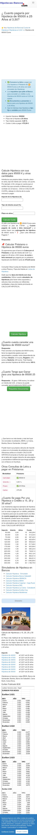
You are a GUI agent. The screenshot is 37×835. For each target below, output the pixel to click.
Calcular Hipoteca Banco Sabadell (18, 576)
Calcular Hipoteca (18, 334)
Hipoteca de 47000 (8, 657)
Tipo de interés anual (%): (11, 205)
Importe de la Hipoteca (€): (12, 197)
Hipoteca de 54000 (8, 669)
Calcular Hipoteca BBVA (15, 581)
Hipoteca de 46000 (8, 655)
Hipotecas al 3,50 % (16, 30)
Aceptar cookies (22, 831)
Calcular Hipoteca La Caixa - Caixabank (20, 587)
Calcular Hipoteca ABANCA (16, 578)
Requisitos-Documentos (18, 388)
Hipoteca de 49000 (8, 660)
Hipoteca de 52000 (8, 664)
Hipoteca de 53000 (8, 667)
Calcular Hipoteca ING (14, 585)
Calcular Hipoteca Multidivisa (16, 592)
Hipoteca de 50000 (8, 662)
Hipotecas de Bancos (15, 27)
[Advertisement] (18, 56)
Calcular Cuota (9, 219)
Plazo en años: (7, 213)
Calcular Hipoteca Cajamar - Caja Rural (20, 583)
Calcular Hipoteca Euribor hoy (17, 590)
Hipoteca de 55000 (8, 671)
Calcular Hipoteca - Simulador (17, 573)
